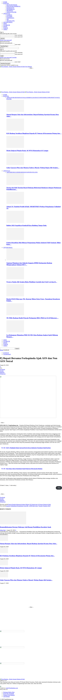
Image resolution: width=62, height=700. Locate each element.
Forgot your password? (6, 40)
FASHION (9, 15)
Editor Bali (3, 530)
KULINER (9, 16)
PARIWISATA (10, 18)
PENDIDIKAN (10, 9)
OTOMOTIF (6, 25)
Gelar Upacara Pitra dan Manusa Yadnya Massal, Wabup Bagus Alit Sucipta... (26, 580)
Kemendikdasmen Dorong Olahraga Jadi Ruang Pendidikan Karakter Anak (25, 527)
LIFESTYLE (6, 13)
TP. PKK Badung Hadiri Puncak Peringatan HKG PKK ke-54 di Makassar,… (32, 318)
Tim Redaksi (6, 696)
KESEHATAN (10, 7)
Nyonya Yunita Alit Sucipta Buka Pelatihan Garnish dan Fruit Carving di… (31, 282)
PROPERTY (9, 10)
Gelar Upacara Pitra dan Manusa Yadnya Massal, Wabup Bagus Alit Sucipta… (32, 167)
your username (18, 35)
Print (59, 487)
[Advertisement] (31, 80)
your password (18, 36)
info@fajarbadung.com (12, 688)
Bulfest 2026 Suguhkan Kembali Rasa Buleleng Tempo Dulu (26, 225)
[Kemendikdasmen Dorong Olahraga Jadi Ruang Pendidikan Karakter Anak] (13, 524)
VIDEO (5, 29)
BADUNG (6, 3)
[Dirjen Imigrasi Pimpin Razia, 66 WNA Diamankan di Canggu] (15, 147)
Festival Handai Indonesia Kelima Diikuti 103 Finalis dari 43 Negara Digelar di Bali (29, 504)
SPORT (5, 26)
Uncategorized (7, 354)
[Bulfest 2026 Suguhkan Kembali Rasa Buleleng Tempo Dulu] (15, 222)
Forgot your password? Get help (8, 57)
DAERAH (6, 353)
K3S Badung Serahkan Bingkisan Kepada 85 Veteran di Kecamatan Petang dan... (27, 556)
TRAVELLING (10, 20)
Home (1, 350)
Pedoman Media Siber (9, 692)
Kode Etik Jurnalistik (8, 693)
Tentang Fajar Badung (9, 695)
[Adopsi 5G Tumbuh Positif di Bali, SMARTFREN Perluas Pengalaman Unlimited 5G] (15, 203)
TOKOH (5, 28)
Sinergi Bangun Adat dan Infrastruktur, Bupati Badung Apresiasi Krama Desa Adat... (28, 543)
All (7, 97)
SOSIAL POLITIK (11, 12)
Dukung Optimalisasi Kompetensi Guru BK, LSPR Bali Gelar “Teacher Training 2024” (28, 506)
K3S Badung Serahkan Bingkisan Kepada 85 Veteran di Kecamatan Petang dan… (33, 133)
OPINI (5, 23)
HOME (5, 2)
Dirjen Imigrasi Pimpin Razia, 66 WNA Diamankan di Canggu (27, 150)
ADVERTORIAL (8, 22)
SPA (7, 19)
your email (17, 44)
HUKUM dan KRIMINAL (13, 6)
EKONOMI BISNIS (11, 5)
